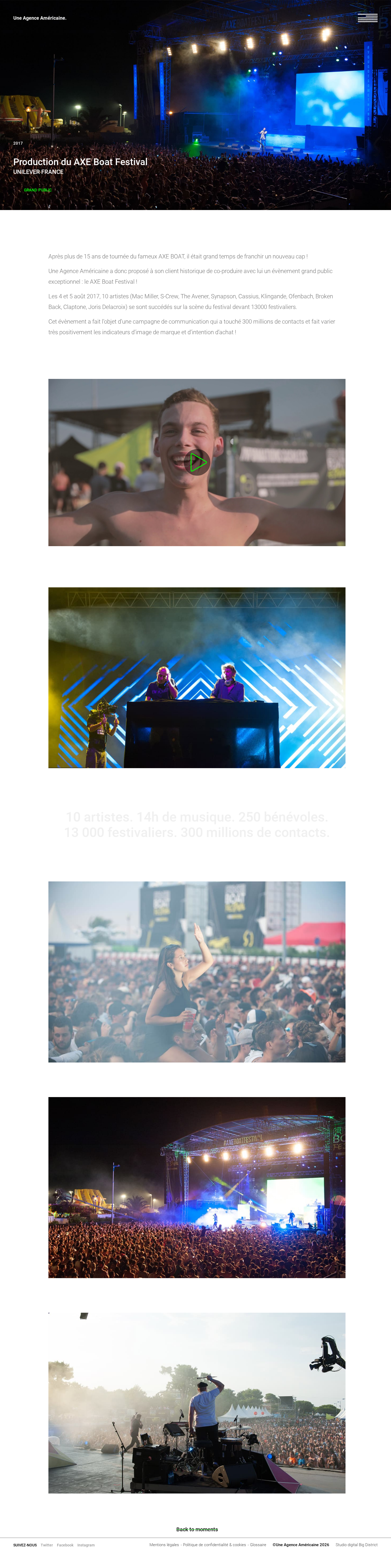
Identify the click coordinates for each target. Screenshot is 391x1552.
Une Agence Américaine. (39, 18)
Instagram (86, 1545)
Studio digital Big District (357, 1544)
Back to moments (197, 1529)
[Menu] (368, 18)
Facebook (65, 1545)
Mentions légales (164, 1544)
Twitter (47, 1545)
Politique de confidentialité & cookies (214, 1544)
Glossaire (258, 1544)
